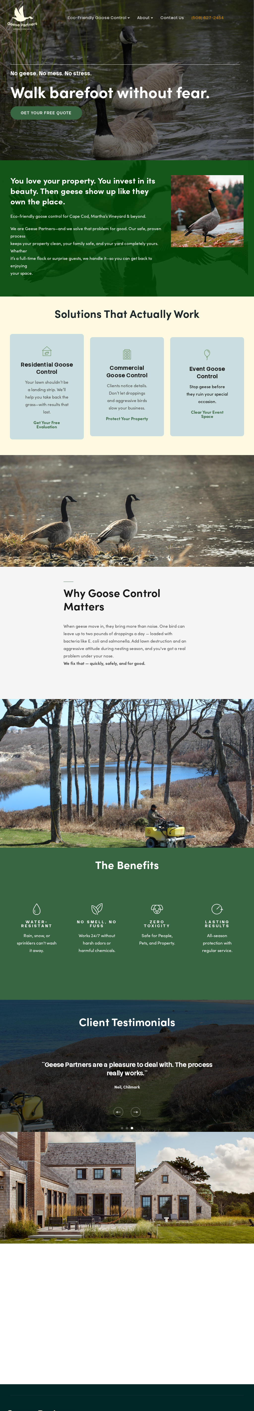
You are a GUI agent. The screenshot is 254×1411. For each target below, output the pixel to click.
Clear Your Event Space (207, 414)
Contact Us (172, 17)
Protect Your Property (127, 418)
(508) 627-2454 (207, 17)
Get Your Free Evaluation (46, 424)
